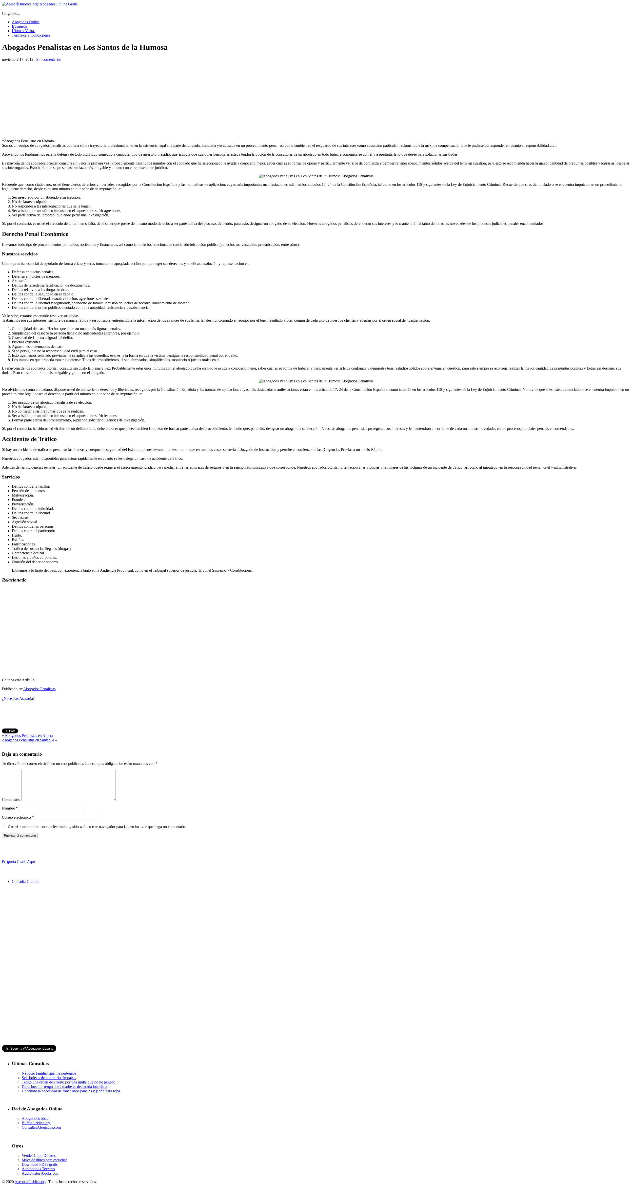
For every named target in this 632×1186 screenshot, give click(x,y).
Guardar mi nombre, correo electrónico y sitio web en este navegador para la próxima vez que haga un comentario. (97, 827)
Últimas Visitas (23, 31)
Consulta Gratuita (25, 881)
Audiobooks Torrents (38, 1169)
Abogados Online (26, 22)
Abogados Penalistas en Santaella (28, 740)
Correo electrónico (18, 817)
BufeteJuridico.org (36, 1123)
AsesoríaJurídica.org (30, 1182)
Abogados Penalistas (39, 689)
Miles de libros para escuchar (44, 1160)
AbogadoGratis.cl (35, 1118)
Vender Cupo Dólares (39, 1155)
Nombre (10, 808)
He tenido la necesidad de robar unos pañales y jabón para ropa (71, 1091)
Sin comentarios (48, 59)
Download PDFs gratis (40, 1164)
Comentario (11, 799)
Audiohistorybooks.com (40, 1173)
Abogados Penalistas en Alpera (29, 735)
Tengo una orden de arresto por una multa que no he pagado (68, 1082)
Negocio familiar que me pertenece (49, 1073)
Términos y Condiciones (31, 35)
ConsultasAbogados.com (41, 1127)
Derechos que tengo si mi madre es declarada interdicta (64, 1086)
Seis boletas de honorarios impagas (49, 1078)
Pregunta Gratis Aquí (18, 861)
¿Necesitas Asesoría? (18, 698)
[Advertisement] (43, 100)
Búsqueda (19, 26)
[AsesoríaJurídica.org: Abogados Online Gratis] (40, 4)
